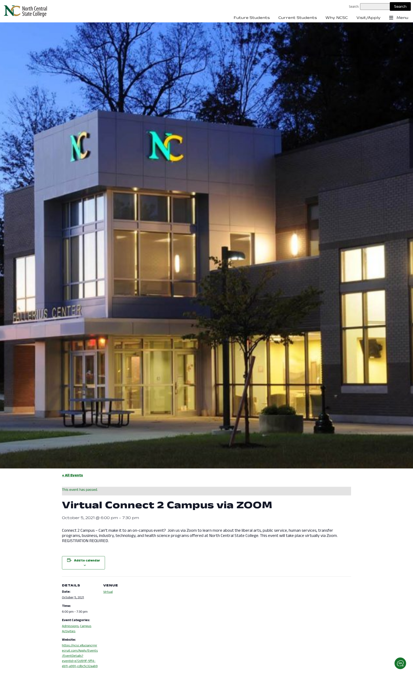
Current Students (297, 18)
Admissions (70, 626)
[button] (400, 663)
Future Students (252, 18)
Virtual (108, 592)
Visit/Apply (368, 18)
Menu (402, 18)
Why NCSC (336, 18)
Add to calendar (87, 560)
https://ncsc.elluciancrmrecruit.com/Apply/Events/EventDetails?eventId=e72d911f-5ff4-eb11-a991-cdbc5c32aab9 (80, 655)
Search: (354, 6)
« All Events (72, 475)
